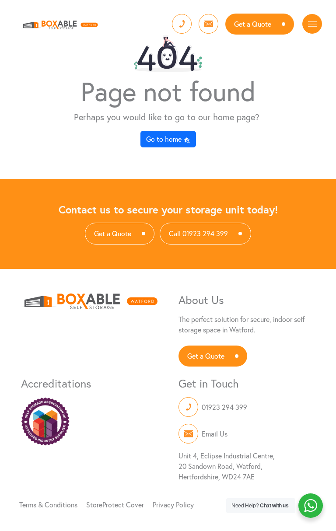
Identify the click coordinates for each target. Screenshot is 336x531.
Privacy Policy (173, 504)
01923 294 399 (224, 407)
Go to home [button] (164, 138)
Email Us (215, 433)
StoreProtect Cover (115, 504)
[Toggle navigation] (312, 24)
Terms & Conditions (48, 504)
